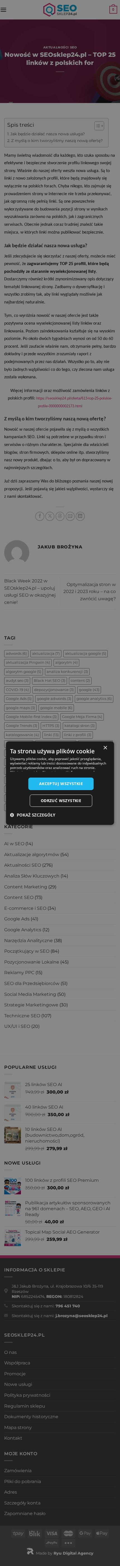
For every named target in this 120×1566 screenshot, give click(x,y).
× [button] (105, 748)
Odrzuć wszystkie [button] (61, 800)
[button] (32, 814)
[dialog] (60, 783)
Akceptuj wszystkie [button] (61, 783)
